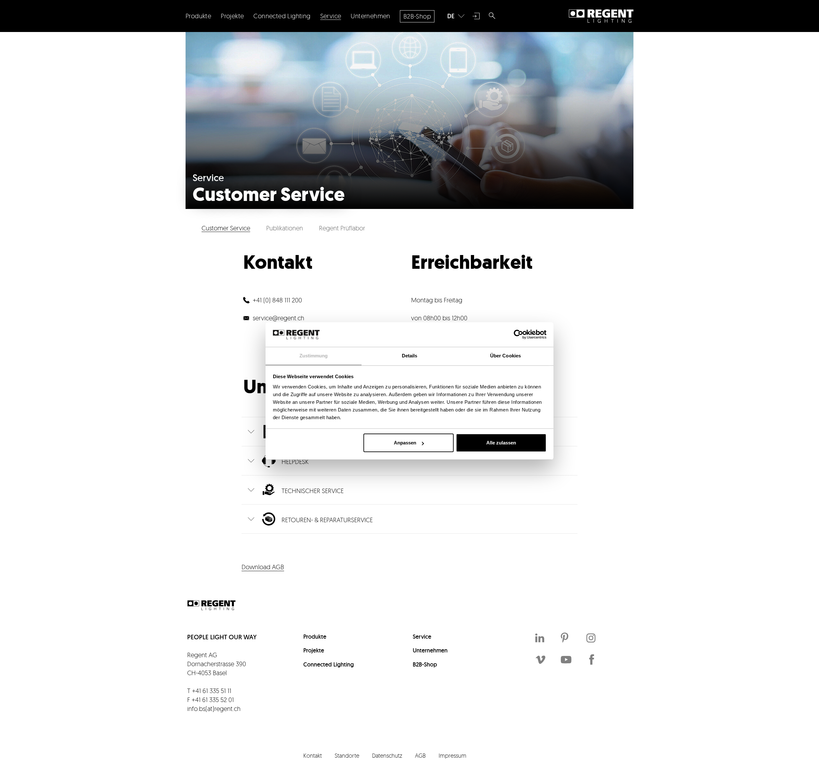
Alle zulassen (501, 442)
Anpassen (405, 442)
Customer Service (226, 228)
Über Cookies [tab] (505, 355)
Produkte (314, 636)
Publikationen (284, 228)
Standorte (347, 755)
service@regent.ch (278, 318)
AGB (420, 755)
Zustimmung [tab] (313, 355)
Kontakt (312, 755)
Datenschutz (387, 755)
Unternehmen (430, 650)
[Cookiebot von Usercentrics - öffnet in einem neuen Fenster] (518, 334)
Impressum (452, 755)
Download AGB (263, 567)
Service (422, 636)
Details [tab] (409, 355)
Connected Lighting (328, 664)
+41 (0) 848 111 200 (277, 300)
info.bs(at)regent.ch (214, 709)
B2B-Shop (425, 664)
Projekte (313, 650)
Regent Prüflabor (342, 228)
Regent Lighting (601, 16)
